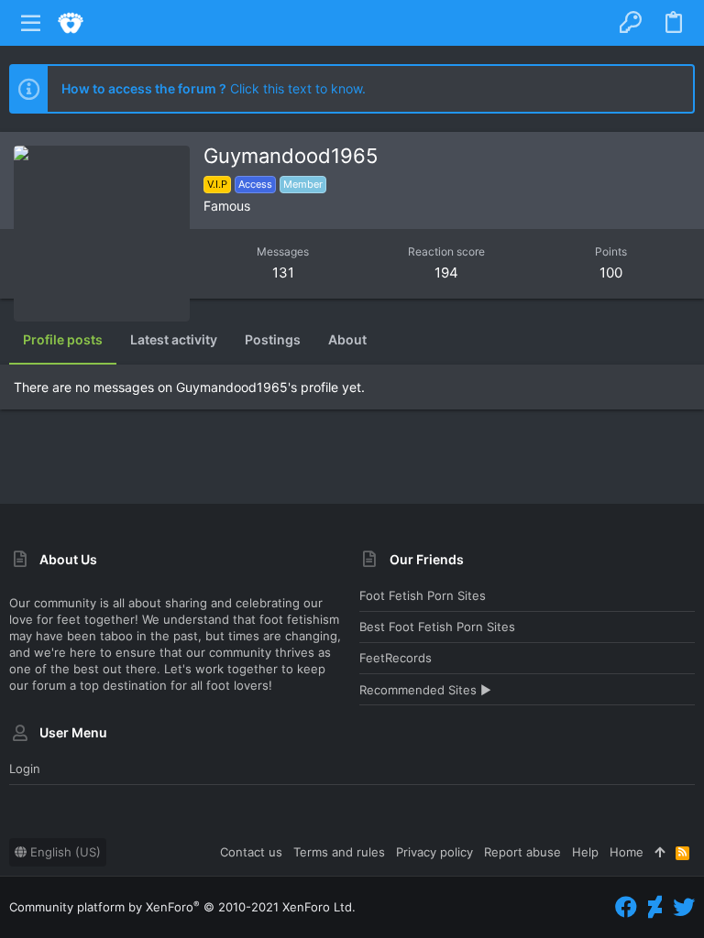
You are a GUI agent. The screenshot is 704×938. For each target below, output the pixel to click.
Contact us (251, 852)
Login (24, 768)
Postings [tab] (273, 339)
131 (283, 272)
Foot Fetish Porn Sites (422, 595)
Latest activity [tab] (173, 339)
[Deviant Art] (655, 907)
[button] (31, 22)
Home (627, 852)
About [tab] (347, 339)
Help (585, 852)
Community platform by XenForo (182, 907)
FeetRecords (395, 657)
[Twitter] (684, 907)
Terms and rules (339, 852)
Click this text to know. (213, 88)
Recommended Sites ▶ (425, 689)
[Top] (659, 852)
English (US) (64, 852)
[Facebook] (626, 907)
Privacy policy (434, 852)
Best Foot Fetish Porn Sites (437, 626)
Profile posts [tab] (63, 339)
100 (611, 272)
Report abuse (522, 852)
